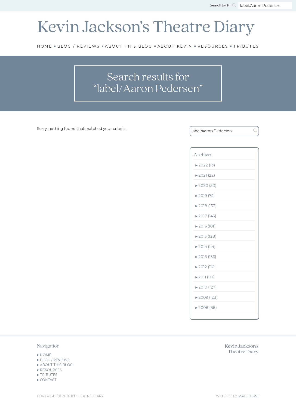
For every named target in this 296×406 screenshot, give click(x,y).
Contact (48, 380)
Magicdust (248, 396)
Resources (212, 46)
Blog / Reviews (78, 46)
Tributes (246, 46)
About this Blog (128, 46)
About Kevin (174, 46)
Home (44, 46)
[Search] (234, 5)
